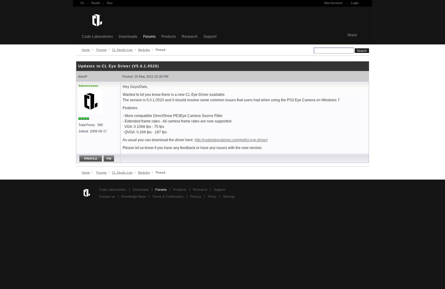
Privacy (195, 196)
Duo (110, 3)
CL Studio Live (122, 49)
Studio (95, 3)
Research (190, 36)
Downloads (128, 36)
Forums (149, 36)
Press (212, 196)
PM (109, 158)
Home (86, 49)
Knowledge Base (133, 196)
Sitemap (229, 196)
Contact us (107, 196)
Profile (90, 158)
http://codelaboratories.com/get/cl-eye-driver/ (231, 140)
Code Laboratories (97, 36)
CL (82, 3)
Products (168, 36)
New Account (333, 3)
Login (355, 3)
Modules (144, 49)
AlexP (82, 76)
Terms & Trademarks (168, 196)
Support (209, 36)
